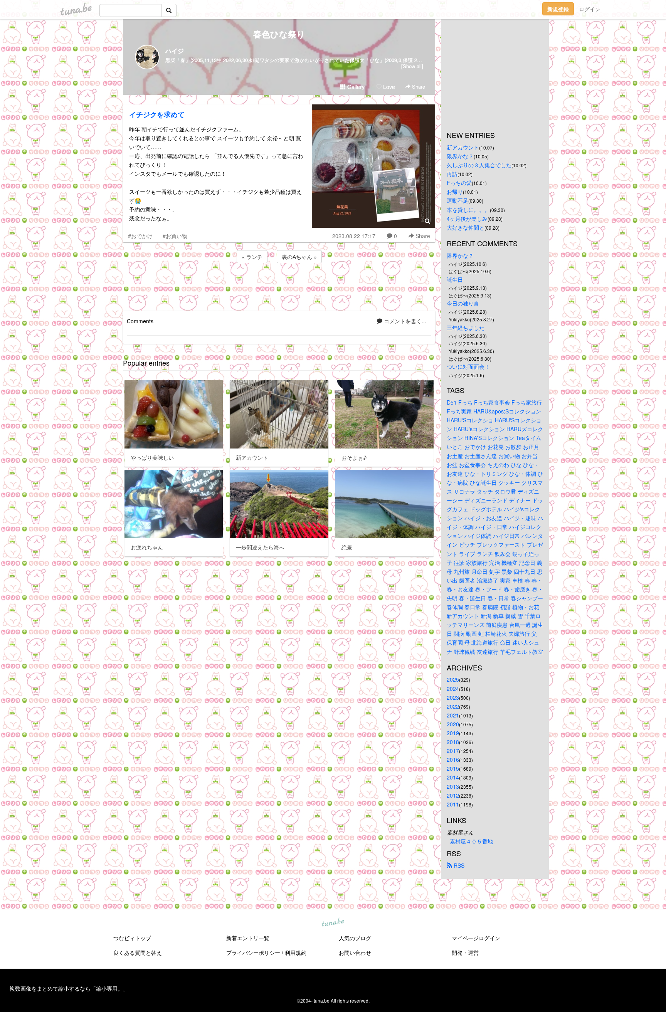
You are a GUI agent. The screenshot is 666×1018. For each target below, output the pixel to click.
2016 (453, 759)
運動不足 (457, 200)
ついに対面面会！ (468, 366)
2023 (453, 697)
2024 (453, 688)
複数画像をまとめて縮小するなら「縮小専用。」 (69, 988)
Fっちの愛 (459, 182)
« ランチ (252, 256)
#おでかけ (140, 236)
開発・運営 (465, 952)
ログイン (589, 9)
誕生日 (455, 279)
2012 (453, 795)
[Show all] (412, 66)
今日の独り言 (463, 303)
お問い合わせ (355, 952)
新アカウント (463, 147)
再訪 (452, 174)
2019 (453, 733)
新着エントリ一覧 (247, 938)
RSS (458, 865)
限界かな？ (460, 156)
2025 (453, 679)
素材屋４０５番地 (471, 841)
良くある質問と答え (137, 952)
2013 (453, 786)
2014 (453, 777)
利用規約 (295, 952)
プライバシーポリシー (253, 952)
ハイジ (174, 50)
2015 (453, 768)
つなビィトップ (132, 938)
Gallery (355, 87)
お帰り (455, 191)
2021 (453, 715)
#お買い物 (175, 236)
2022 (453, 706)
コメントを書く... (404, 321)
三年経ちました (465, 327)
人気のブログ (355, 938)
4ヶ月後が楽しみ (467, 218)
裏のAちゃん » (299, 256)
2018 (453, 742)
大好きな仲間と (465, 227)
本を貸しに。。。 (468, 209)
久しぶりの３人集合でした (479, 165)
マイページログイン (476, 938)
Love (388, 87)
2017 (453, 750)
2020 (453, 724)
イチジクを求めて (157, 114)
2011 (453, 804)
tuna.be (333, 922)
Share (417, 86)
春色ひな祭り (279, 34)
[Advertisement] (279, 285)
